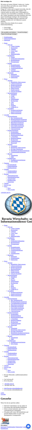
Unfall (12, 96)
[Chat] (28, 426)
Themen (6, 183)
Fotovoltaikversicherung (17, 125)
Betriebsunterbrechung (17, 135)
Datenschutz (14, 77)
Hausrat (13, 97)
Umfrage (13, 69)
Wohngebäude (15, 99)
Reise (12, 104)
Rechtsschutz (14, 101)
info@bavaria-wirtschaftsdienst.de (13, 388)
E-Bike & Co (14, 107)
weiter (2, 393)
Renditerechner (12, 180)
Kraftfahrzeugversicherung (18, 160)
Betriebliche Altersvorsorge (18, 82)
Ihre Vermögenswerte (16, 118)
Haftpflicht (14, 94)
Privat (5, 79)
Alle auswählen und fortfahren (8, 32)
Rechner (6, 174)
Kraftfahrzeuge (12, 158)
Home (5, 43)
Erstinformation (8, 37)
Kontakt (10, 63)
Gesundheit (11, 108)
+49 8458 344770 (9, 384)
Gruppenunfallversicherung (18, 152)
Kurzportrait (14, 48)
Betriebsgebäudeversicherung (19, 119)
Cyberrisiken (14, 136)
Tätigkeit (13, 49)
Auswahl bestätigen (22, 32)
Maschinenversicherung (17, 122)
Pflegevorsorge (15, 88)
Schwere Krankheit (16, 91)
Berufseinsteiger (15, 60)
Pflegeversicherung (16, 113)
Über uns (10, 44)
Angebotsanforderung (17, 68)
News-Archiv (11, 189)
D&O (12, 157)
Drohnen (13, 105)
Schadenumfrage (12, 172)
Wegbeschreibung (16, 66)
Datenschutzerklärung (10, 38)
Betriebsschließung (16, 138)
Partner (13, 52)
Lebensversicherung (16, 83)
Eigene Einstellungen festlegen (9, 34)
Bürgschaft (14, 143)
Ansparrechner (11, 178)
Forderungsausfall (16, 141)
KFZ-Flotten (14, 161)
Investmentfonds (12, 164)
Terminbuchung (15, 71)
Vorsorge (10, 80)
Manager (10, 154)
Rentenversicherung (16, 85)
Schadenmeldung (12, 171)
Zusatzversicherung (16, 111)
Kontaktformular (15, 65)
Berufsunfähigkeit (16, 87)
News (5, 186)
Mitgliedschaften (15, 54)
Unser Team (14, 51)
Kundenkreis (11, 55)
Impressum (7, 40)
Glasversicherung (15, 129)
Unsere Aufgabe (15, 46)
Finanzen (6, 163)
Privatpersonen (15, 62)
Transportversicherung (17, 127)
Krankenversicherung (17, 110)
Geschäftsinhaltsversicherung (19, 121)
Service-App (7, 185)
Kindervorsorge (15, 90)
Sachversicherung (12, 93)
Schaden (6, 169)
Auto (12, 102)
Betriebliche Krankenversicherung (20, 150)
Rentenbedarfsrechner (13, 177)
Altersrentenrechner (13, 175)
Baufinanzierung (12, 168)
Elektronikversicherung (17, 124)
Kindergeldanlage (12, 166)
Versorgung (14, 146)
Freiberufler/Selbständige (17, 58)
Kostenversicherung (13, 130)
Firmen (13, 57)
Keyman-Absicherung (17, 149)
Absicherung (14, 155)
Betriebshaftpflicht (16, 133)
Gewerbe (6, 115)
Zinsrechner (11, 182)
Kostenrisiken (14, 132)
